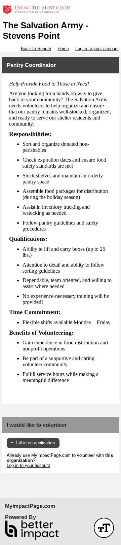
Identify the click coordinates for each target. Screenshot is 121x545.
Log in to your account (97, 48)
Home (63, 48)
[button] (104, 528)
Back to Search (36, 48)
